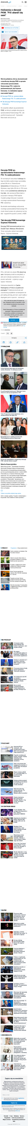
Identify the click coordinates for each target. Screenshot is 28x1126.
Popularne (13, 548)
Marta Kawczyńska (12, 20)
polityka (20, 6)
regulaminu (21, 1098)
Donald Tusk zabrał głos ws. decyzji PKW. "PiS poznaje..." (19, 265)
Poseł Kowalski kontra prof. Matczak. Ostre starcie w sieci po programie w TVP (13, 392)
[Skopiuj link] (17, 342)
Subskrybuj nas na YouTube (11, 28)
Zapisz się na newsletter (10, 32)
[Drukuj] (11, 342)
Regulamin (7, 1117)
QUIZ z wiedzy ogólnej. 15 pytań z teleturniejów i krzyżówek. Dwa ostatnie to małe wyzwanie (13, 496)
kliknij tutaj (17, 1110)
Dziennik (2, 6)
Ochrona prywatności (18, 1117)
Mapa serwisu (7, 1119)
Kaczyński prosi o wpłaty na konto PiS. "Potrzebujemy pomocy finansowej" (11, 437)
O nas (11, 1116)
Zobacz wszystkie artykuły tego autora (11, 493)
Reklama (16, 1116)
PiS (8, 333)
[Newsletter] (4, 342)
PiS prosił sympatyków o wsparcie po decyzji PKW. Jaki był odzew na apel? (13, 460)
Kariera (22, 1116)
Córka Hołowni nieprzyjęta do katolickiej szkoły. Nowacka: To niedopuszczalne (12, 369)
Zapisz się (14, 1103)
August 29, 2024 (14, 316)
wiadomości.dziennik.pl (11, 6)
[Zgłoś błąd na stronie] (24, 342)
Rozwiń (13, 320)
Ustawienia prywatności (18, 1119)
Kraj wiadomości (22, 548)
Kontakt (6, 1116)
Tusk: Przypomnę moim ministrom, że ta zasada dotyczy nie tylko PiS (12, 414)
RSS (14, 1121)
